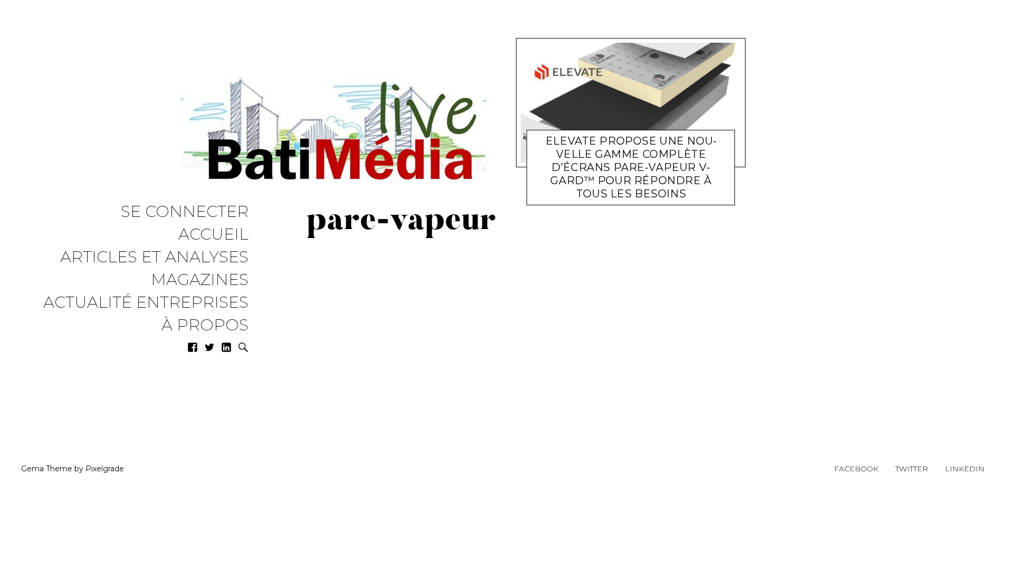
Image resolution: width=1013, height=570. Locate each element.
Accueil (213, 234)
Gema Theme (46, 468)
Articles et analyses (154, 257)
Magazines (200, 280)
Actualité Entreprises (146, 302)
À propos (205, 325)
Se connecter (185, 212)
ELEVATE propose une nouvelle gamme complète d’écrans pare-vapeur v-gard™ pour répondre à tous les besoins (631, 167)
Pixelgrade (104, 468)
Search (243, 347)
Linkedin (965, 468)
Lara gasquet (640, 196)
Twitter (911, 468)
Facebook (856, 468)
